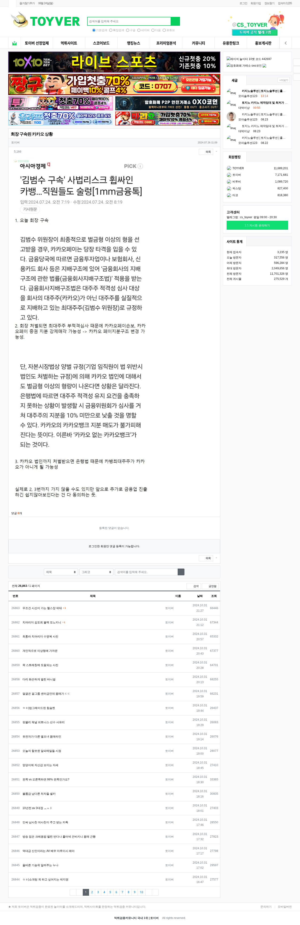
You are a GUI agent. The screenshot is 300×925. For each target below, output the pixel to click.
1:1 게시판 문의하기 (257, 225)
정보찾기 (269, 3)
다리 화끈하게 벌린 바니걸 (39, 679)
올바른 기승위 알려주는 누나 (40, 865)
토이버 (236, 174)
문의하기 (266, 906)
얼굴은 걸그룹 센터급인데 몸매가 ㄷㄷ (46, 693)
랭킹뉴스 (133, 43)
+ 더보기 (283, 80)
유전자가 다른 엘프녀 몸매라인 (41, 736)
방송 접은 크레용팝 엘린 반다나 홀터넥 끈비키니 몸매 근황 (59, 836)
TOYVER (238, 168)
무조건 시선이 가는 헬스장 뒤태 (42, 608)
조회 (214, 596)
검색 (196, 586)
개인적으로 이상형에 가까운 (40, 650)
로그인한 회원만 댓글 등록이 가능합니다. (114, 546)
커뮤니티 (198, 43)
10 (141, 892)
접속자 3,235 (285, 3)
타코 (235, 195)
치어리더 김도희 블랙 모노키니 (41, 622)
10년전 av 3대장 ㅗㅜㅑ (37, 808)
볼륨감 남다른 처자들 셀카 (39, 793)
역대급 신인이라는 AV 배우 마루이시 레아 (48, 851)
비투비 (236, 181)
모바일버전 (285, 906)
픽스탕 (236, 188)
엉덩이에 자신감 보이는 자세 (40, 765)
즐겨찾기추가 (27, 3)
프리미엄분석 (166, 43)
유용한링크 (231, 43)
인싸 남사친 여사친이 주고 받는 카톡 (45, 822)
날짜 (200, 596)
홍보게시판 (263, 43)
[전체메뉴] (14, 43)
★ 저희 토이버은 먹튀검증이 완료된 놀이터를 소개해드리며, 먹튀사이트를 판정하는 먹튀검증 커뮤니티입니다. (77, 906)
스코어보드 (101, 43)
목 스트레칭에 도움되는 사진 (40, 665)
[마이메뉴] (286, 43)
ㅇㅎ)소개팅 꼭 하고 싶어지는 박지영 (45, 879)
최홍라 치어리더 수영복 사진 (40, 636)
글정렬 (213, 586)
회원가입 (256, 3)
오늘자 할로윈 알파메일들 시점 (41, 751)
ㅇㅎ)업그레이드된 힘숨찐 (38, 708)
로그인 (243, 3)
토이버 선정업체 (37, 43)
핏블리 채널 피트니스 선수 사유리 (43, 722)
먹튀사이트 (69, 43)
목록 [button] (208, 152)
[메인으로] (12, 3)
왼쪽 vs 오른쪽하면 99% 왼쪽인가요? (45, 779)
